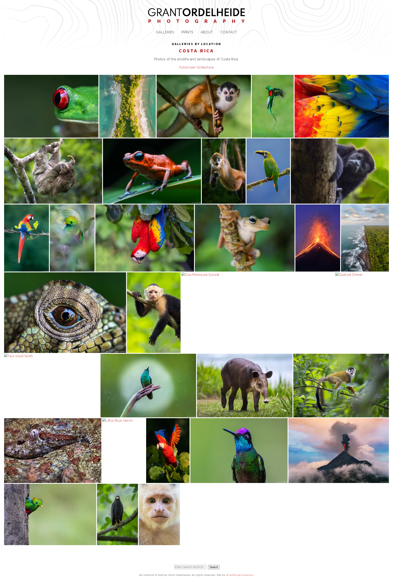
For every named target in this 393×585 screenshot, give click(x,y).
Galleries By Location (196, 44)
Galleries (165, 32)
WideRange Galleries (239, 575)
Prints (187, 32)
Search (214, 567)
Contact (228, 32)
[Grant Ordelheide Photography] (196, 20)
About (207, 32)
